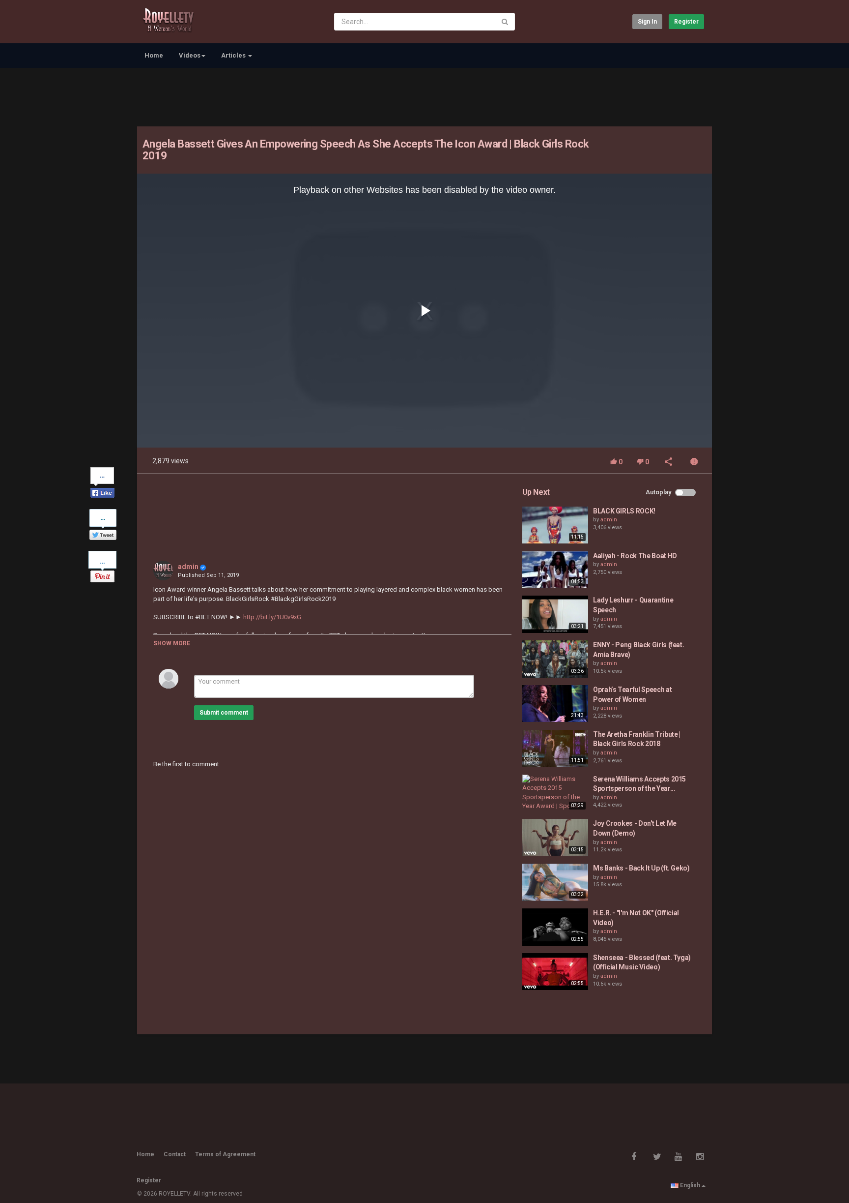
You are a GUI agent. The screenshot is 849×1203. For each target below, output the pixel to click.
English (690, 1185)
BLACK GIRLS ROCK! (624, 511)
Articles (234, 55)
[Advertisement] (424, 96)
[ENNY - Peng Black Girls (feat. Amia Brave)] (555, 659)
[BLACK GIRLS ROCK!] (555, 525)
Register (686, 21)
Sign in (647, 21)
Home (153, 55)
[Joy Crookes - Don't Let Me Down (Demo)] (555, 837)
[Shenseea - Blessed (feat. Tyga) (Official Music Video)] (555, 972)
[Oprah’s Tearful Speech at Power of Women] (555, 703)
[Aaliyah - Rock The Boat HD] (555, 570)
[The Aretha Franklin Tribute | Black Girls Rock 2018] (555, 748)
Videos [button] (189, 55)
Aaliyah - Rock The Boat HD (635, 556)
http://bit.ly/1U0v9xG (271, 617)
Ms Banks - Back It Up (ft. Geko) (641, 868)
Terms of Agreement (225, 1154)
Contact (175, 1154)
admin (188, 567)
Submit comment (223, 712)
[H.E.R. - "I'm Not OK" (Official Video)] (555, 927)
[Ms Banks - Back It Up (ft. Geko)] (555, 882)
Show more (171, 643)
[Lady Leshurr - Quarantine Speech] (555, 614)
